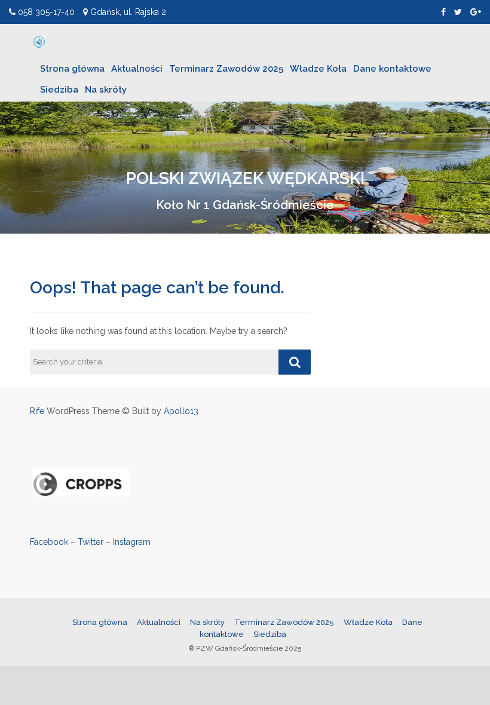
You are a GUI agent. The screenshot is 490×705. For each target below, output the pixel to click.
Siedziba (59, 89)
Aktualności (137, 68)
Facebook (49, 542)
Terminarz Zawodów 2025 (226, 68)
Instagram (132, 542)
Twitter (90, 542)
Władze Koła (318, 68)
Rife (37, 411)
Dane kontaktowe (392, 68)
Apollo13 (181, 411)
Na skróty (106, 89)
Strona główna (72, 68)
